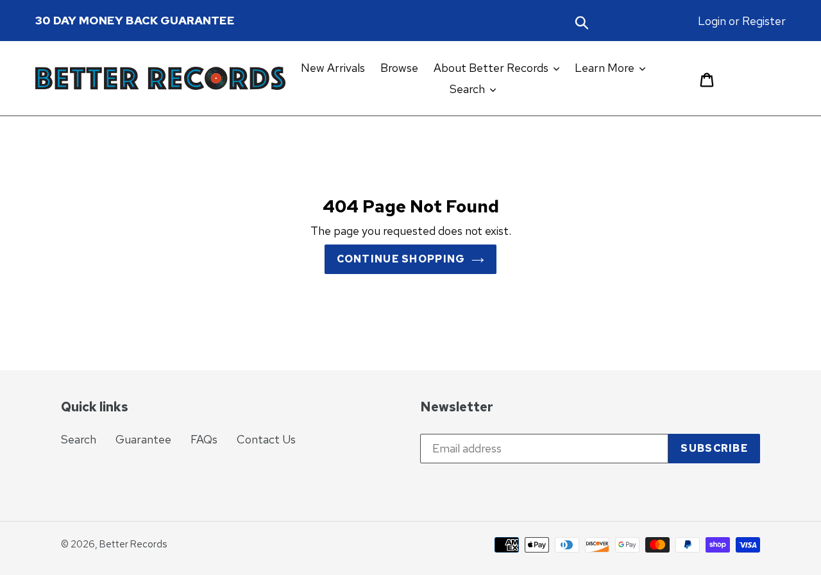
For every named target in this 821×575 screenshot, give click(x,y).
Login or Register (742, 20)
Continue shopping (401, 259)
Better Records (133, 544)
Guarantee (143, 439)
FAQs (203, 439)
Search (78, 439)
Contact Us (266, 439)
